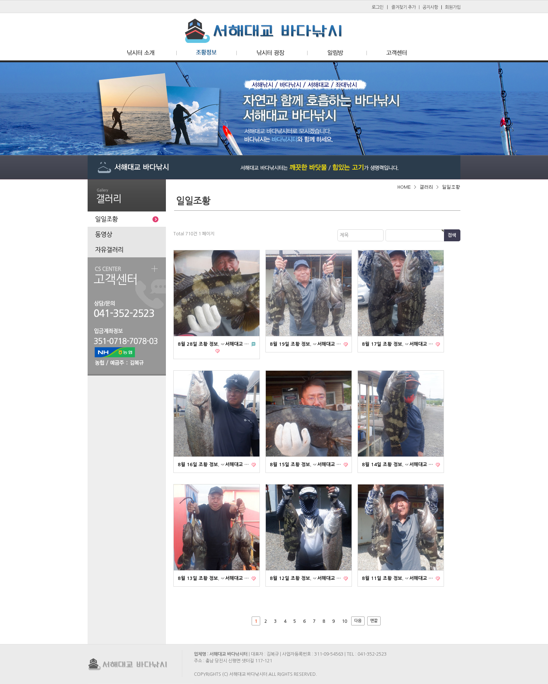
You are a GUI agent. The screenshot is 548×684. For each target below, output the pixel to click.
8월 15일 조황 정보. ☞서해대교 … (306, 464)
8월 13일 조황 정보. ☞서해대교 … (214, 578)
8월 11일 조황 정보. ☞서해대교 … (398, 578)
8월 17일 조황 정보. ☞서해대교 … (398, 344)
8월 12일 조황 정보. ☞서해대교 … (306, 578)
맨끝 (374, 621)
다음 (358, 621)
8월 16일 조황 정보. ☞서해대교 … (214, 464)
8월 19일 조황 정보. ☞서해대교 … (306, 344)
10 (344, 621)
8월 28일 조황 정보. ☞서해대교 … (214, 344)
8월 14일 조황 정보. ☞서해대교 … (398, 464)
